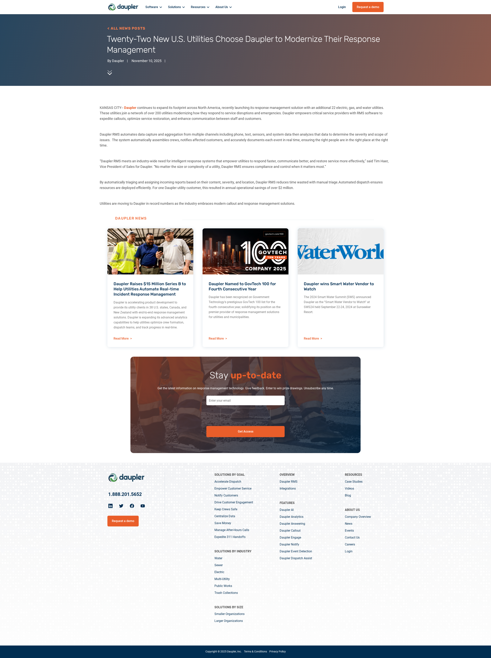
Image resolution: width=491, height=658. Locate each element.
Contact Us (352, 537)
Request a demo (368, 7)
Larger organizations (228, 621)
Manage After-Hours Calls (231, 530)
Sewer (218, 565)
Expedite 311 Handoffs (230, 537)
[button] (153, 7)
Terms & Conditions (255, 651)
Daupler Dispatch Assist (296, 558)
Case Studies (353, 481)
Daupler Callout (290, 530)
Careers (350, 544)
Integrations (288, 488)
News (348, 523)
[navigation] (126, 477)
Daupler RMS (288, 481)
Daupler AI (287, 510)
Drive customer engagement (233, 502)
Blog (348, 495)
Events (349, 530)
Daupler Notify (289, 544)
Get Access (245, 431)
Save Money (222, 523)
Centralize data (224, 516)
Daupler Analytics (291, 517)
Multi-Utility (222, 579)
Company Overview (358, 517)
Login (342, 7)
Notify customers (226, 495)
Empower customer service (232, 488)
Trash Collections (226, 593)
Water (218, 558)
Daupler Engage (290, 537)
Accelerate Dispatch (227, 481)
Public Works (223, 586)
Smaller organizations (229, 614)
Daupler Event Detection (296, 551)
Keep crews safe (225, 509)
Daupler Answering (292, 523)
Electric (219, 572)
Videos (349, 488)
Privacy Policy (277, 651)
